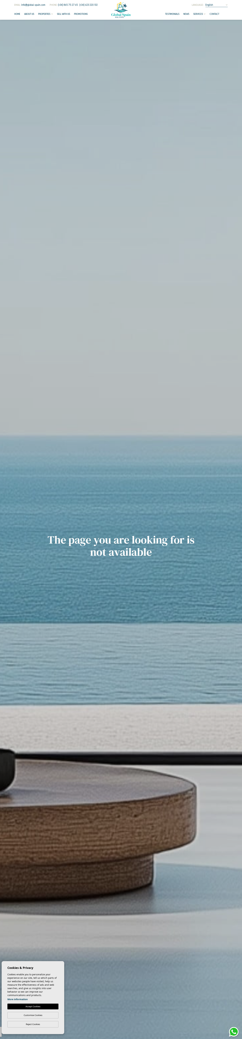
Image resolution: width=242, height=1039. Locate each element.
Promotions (81, 13)
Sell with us (63, 13)
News (186, 13)
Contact (214, 13)
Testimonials (172, 13)
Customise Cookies (33, 1015)
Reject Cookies (33, 1024)
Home (17, 13)
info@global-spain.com (33, 5)
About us (29, 13)
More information (17, 999)
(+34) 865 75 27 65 (68, 5)
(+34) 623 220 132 (88, 5)
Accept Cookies (33, 1006)
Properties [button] (44, 13)
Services (198, 13)
